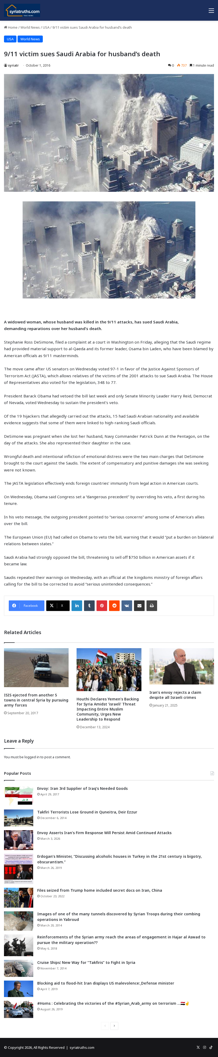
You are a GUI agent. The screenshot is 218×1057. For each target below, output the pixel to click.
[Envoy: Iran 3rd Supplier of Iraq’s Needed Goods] (18, 796)
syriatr (13, 65)
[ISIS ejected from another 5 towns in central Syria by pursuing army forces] (36, 667)
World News (30, 27)
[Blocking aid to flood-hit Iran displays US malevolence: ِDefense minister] (18, 989)
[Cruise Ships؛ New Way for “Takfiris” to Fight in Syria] (18, 968)
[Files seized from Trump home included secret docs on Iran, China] (18, 898)
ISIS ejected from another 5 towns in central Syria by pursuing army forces (36, 700)
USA (46, 27)
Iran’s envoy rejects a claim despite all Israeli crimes (175, 695)
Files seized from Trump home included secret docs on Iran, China (99, 890)
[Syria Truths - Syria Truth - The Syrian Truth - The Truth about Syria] (22, 10)
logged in (32, 757)
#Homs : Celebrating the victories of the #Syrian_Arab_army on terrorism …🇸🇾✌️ (113, 1003)
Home (12, 27)
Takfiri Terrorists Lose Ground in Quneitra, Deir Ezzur (87, 812)
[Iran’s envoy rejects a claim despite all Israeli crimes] (181, 666)
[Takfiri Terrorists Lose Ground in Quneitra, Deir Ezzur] (18, 817)
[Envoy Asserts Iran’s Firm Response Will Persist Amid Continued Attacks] (18, 840)
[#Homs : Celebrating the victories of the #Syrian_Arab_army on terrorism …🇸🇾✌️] (18, 1009)
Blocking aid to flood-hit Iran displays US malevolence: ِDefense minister (105, 983)
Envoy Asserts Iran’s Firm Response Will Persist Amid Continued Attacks (104, 832)
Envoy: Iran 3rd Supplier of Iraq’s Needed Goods (82, 788)
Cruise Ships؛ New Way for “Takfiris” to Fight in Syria (86, 962)
